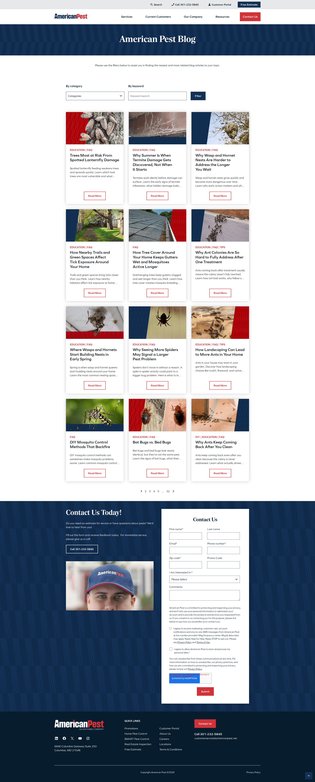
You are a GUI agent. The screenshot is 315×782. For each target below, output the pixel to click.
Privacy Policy (184, 642)
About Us (165, 733)
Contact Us (250, 16)
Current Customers (158, 16)
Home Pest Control (136, 733)
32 (168, 491)
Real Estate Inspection (138, 744)
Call (197, 734)
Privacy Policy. (195, 669)
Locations (165, 744)
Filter (198, 95)
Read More (94, 195)
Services (126, 16)
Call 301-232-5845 (187, 4)
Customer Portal (221, 4)
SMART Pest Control (137, 738)
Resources (222, 16)
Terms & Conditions (170, 749)
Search (158, 4)
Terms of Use (203, 642)
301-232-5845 (211, 734)
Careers (164, 738)
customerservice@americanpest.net (215, 738)
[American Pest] (70, 16)
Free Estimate (249, 4)
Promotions (131, 728)
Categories (74, 95)
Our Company (193, 16)
